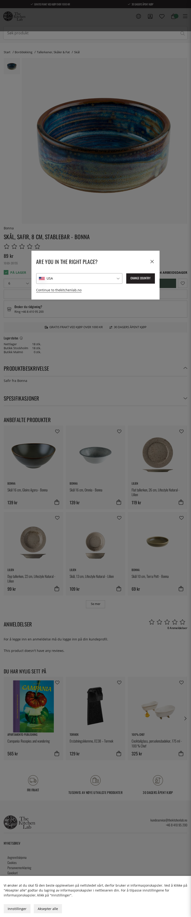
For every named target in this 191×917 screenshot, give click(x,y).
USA (50, 278)
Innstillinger (17, 908)
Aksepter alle (48, 908)
